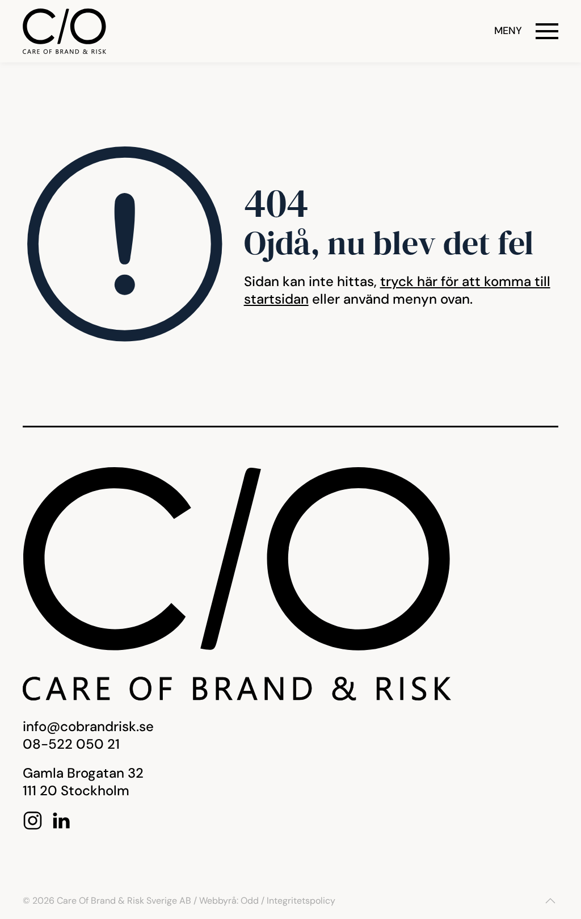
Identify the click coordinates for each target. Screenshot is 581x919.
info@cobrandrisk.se (88, 726)
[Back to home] (64, 31)
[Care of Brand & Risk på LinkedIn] (61, 819)
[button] (526, 31)
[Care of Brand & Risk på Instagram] (33, 819)
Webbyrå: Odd (229, 901)
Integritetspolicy (301, 901)
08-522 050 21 (71, 744)
